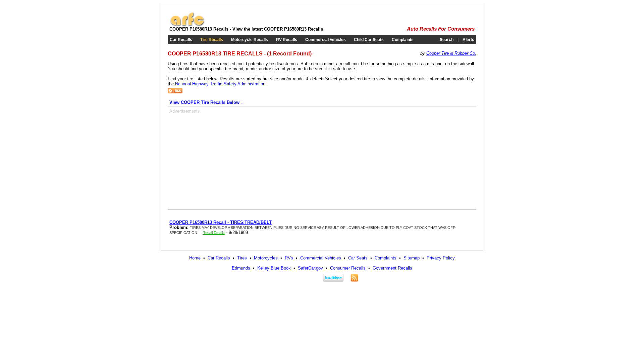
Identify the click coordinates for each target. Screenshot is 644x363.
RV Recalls (286, 39)
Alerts (468, 39)
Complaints (403, 39)
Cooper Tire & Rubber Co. (451, 53)
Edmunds (241, 268)
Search (446, 39)
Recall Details (214, 233)
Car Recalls (181, 39)
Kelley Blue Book (274, 268)
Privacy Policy (441, 257)
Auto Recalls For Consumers (441, 29)
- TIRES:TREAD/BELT (220, 222)
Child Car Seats (369, 39)
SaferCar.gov (310, 268)
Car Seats (358, 257)
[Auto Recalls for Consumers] (187, 25)
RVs (289, 257)
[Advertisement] (225, 161)
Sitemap (412, 257)
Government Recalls (392, 268)
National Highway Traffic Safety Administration (220, 83)
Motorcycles (266, 257)
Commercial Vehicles (325, 39)
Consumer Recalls (348, 268)
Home (195, 257)
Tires (242, 257)
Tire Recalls (211, 39)
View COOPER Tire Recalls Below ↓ (206, 102)
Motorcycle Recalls (249, 39)
